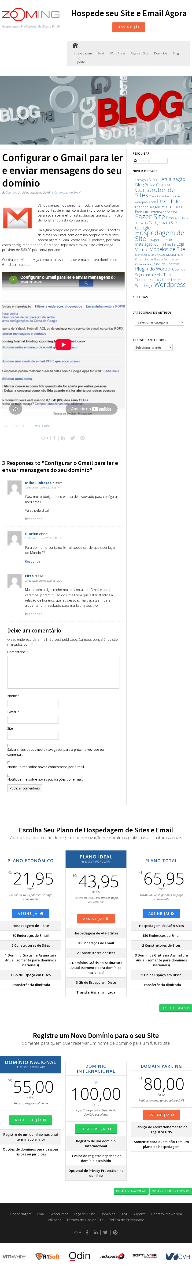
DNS (153, 202)
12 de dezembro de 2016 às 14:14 (44, 487)
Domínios (160, 53)
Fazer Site (150, 216)
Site (10, 728)
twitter (157, 280)
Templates (144, 279)
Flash (170, 218)
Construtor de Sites (155, 192)
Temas (168, 274)
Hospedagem (83, 53)
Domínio (169, 201)
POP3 (183, 269)
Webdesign (144, 285)
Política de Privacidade (126, 1219)
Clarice (31, 533)
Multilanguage (156, 254)
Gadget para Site (162, 222)
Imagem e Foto (160, 239)
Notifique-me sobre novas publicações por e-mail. (45, 779)
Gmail (46, 426)
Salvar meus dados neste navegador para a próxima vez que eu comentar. (55, 752)
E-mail (13, 712)
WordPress (117, 53)
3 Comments (60, 192)
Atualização (173, 179)
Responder (33, 519)
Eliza (29, 576)
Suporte (79, 62)
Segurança (144, 274)
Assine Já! (128, 27)
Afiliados (54, 1219)
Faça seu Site (139, 53)
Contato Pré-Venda (166, 1214)
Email (100, 53)
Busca (150, 184)
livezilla (170, 244)
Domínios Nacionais (131, 1191)
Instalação (144, 244)
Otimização (143, 264)
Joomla (159, 244)
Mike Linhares (38, 482)
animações (141, 180)
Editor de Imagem (148, 207)
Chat (160, 184)
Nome (13, 696)
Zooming (11, 192)
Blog (176, 53)
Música (171, 255)
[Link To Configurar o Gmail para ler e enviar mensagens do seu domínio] (17, 218)
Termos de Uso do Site (85, 1219)
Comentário (17, 652)
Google (143, 227)
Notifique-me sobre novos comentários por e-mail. (46, 767)
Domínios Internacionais (171, 1191)
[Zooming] (75, 45)
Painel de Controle (166, 264)
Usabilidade (171, 279)
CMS (168, 185)
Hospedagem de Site (159, 235)
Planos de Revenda (176, 1008)
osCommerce (169, 259)
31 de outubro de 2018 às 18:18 (43, 538)
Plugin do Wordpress (157, 269)
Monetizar (141, 254)
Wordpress (170, 284)
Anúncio (155, 179)
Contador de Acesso (160, 196)
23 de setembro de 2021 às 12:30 (43, 580)
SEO (158, 274)
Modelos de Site (167, 249)
